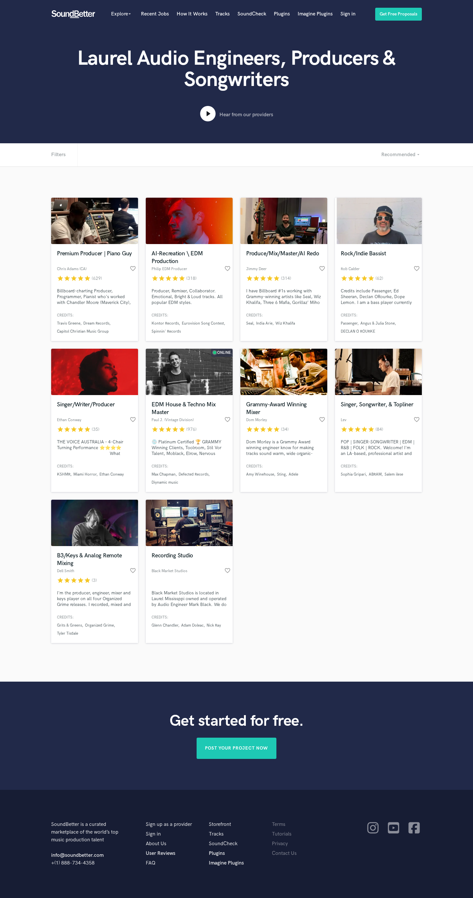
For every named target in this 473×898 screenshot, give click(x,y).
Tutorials (282, 834)
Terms (278, 824)
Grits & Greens (69, 625)
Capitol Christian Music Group (83, 331)
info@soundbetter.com (77, 855)
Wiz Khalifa (285, 323)
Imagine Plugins (315, 14)
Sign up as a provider (169, 824)
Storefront (220, 824)
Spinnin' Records (166, 331)
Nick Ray (214, 625)
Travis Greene (68, 323)
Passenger (349, 323)
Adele (293, 474)
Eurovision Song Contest (203, 323)
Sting (281, 474)
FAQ (150, 863)
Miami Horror (85, 474)
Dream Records (96, 323)
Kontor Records (165, 323)
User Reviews (160, 853)
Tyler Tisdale (67, 633)
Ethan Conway (111, 474)
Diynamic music (165, 482)
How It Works (192, 14)
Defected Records (194, 474)
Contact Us (284, 853)
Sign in (348, 14)
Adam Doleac (192, 625)
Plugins (282, 14)
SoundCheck (251, 14)
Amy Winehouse (260, 474)
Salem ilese (394, 474)
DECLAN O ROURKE (358, 331)
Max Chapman (164, 474)
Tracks (222, 14)
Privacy (280, 844)
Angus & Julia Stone (377, 323)
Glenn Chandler (165, 625)
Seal (249, 323)
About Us (156, 844)
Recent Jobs (155, 14)
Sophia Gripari (353, 474)
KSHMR (63, 474)
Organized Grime (99, 625)
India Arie (264, 323)
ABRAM (375, 474)
